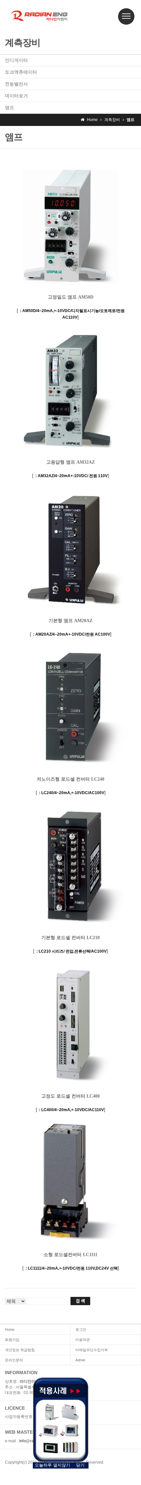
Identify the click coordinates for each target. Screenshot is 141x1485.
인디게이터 (16, 60)
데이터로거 (16, 95)
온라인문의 (14, 1360)
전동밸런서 (16, 83)
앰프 (9, 107)
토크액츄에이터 (21, 72)
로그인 (80, 1329)
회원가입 (12, 1340)
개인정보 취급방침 (20, 1350)
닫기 (80, 1465)
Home (9, 1329)
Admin (80, 1360)
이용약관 (82, 1340)
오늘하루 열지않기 (52, 1465)
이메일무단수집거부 (91, 1350)
